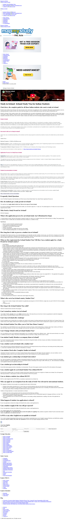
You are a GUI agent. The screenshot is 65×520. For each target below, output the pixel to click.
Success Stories (6, 486)
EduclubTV (5, 22)
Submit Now (26, 431)
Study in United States (7, 452)
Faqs (4, 508)
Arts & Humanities (7, 460)
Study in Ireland (6, 444)
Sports (4, 474)
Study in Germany (6, 441)
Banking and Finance (7, 462)
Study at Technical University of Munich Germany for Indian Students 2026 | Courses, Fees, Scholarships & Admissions (27, 501)
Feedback (5, 488)
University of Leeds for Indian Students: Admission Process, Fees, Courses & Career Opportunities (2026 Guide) (25, 500)
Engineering (5, 466)
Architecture (5, 459)
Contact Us (5, 63)
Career (4, 62)
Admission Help (6, 18)
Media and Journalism (7, 472)
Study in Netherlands (7, 445)
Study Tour (5, 482)
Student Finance (6, 484)
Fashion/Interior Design (8, 467)
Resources (5, 512)
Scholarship (5, 19)
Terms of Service (6, 510)
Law (4, 470)
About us (5, 507)
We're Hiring (5, 511)
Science (4, 473)
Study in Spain (6, 449)
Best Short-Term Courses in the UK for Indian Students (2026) (15, 502)
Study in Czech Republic (8, 438)
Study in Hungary (6, 442)
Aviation (4, 461)
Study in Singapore (7, 447)
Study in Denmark (6, 439)
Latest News (5, 495)
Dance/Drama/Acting (7, 465)
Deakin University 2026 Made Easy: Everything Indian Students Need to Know (19, 503)
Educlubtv (5, 493)
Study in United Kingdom (8, 451)
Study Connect (6, 480)
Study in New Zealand (7, 446)
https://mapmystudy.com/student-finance (32, 149)
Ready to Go (5, 483)
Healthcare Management (8, 468)
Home (4, 81)
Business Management (7, 464)
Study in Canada (6, 437)
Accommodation (6, 23)
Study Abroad (6, 17)
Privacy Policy (6, 509)
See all (4, 505)
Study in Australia (6, 436)
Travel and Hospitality (7, 475)
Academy (5, 514)
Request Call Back (4, 1)
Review (4, 515)
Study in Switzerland (7, 450)
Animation (5, 458)
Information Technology (8, 469)
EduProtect (5, 21)
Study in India (6, 443)
